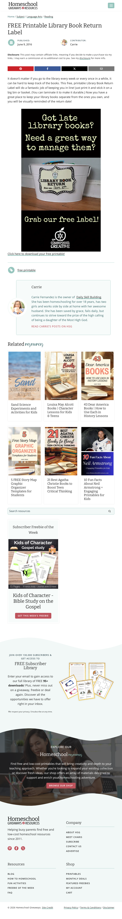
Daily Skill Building (88, 297)
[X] (74, 68)
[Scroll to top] (111, 909)
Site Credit (47, 907)
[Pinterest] (21, 68)
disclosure (84, 58)
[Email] (101, 68)
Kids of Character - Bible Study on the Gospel (33, 601)
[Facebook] (47, 68)
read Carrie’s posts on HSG (51, 326)
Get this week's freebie (33, 615)
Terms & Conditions (90, 907)
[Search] (109, 511)
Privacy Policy (71, 907)
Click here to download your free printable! (36, 254)
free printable (26, 270)
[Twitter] (23, 848)
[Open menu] (111, 5)
